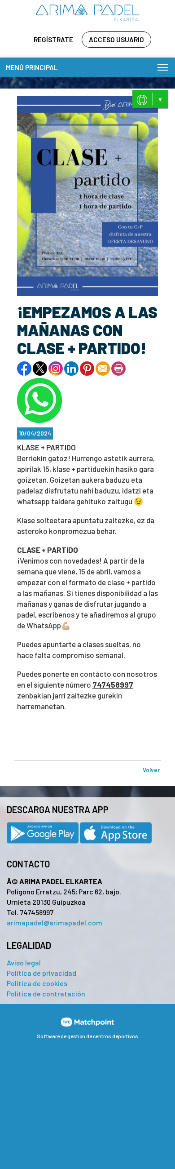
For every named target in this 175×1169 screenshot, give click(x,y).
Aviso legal (24, 962)
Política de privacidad (41, 973)
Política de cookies (37, 983)
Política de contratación (46, 993)
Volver (151, 769)
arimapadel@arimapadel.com (54, 922)
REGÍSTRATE (53, 40)
